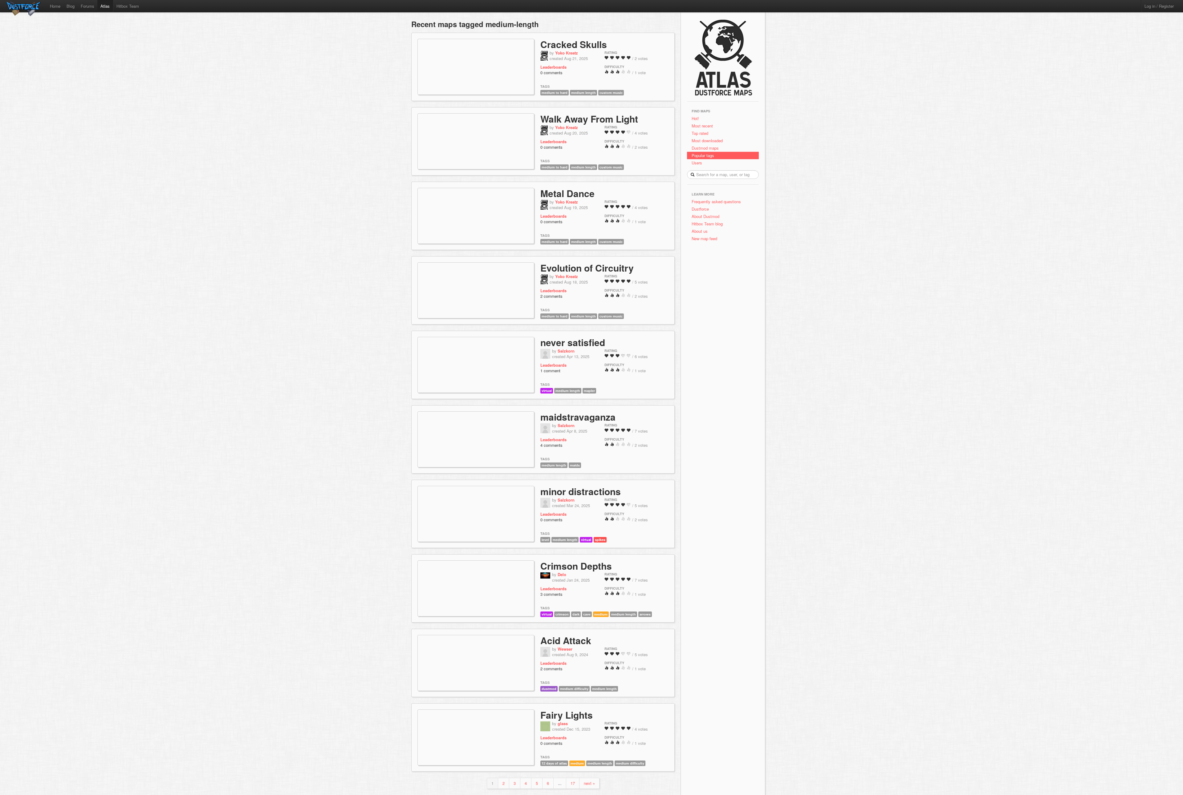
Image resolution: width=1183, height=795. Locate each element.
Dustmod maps (705, 148)
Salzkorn (566, 351)
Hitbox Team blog (707, 224)
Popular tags (703, 155)
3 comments (551, 594)
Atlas (105, 6)
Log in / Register (1159, 6)
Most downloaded (707, 140)
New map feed (706, 238)
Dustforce (700, 209)
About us (700, 231)
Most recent (702, 126)
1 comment (550, 370)
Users (697, 163)
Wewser (565, 649)
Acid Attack (565, 640)
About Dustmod (705, 216)
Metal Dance (567, 193)
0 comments (551, 72)
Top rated (700, 133)
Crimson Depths (576, 565)
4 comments (551, 445)
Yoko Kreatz (566, 53)
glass (563, 723)
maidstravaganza (578, 416)
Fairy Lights (566, 714)
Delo (562, 574)
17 (573, 783)
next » (589, 783)
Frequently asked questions (716, 201)
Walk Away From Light (589, 118)
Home (55, 6)
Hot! (695, 118)
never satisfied (572, 342)
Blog (71, 6)
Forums (87, 6)
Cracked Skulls (573, 44)
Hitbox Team (127, 6)
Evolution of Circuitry (587, 267)
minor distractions (580, 491)
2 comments (551, 296)
